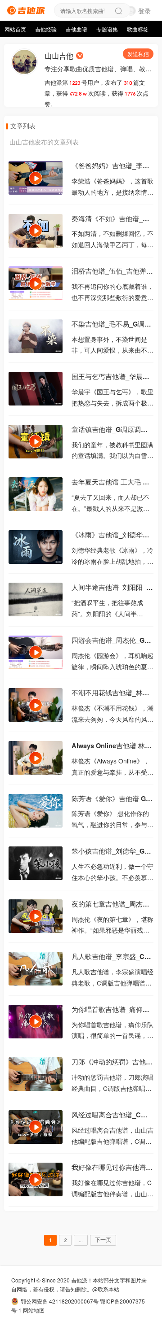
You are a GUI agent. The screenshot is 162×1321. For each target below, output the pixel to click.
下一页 (103, 1240)
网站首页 (15, 29)
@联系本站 (105, 1289)
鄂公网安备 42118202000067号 (60, 1301)
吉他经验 (46, 29)
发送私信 (138, 53)
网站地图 (34, 1310)
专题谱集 (107, 29)
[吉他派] (24, 9)
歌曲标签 (137, 29)
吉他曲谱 (76, 29)
